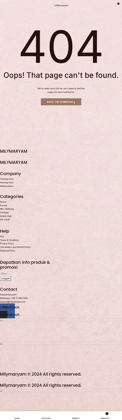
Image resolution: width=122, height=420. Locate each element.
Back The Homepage (60, 101)
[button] (117, 4)
